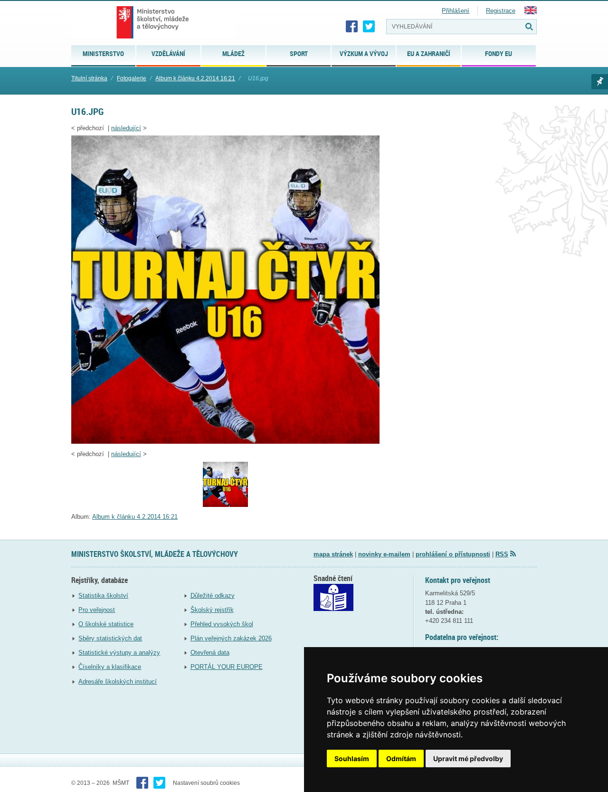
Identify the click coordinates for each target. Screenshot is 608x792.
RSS (501, 554)
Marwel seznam (599, 81)
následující (126, 128)
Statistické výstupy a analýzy (119, 652)
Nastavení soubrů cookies (206, 783)
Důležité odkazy (212, 595)
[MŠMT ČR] (152, 22)
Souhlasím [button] (351, 758)
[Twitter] (369, 26)
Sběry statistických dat (110, 638)
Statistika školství (103, 595)
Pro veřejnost (96, 609)
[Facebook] (352, 26)
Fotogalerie (131, 78)
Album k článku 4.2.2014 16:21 (195, 78)
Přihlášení (455, 10)
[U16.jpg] (225, 441)
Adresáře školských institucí (117, 681)
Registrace (500, 10)
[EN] (530, 12)
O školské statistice (105, 624)
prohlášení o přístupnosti (453, 554)
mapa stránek (333, 554)
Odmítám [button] (401, 758)
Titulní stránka (89, 78)
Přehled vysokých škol (221, 624)
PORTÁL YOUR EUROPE (226, 666)
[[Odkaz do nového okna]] (333, 608)
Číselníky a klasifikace (109, 666)
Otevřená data (209, 652)
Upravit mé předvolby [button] (468, 758)
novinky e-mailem (384, 554)
